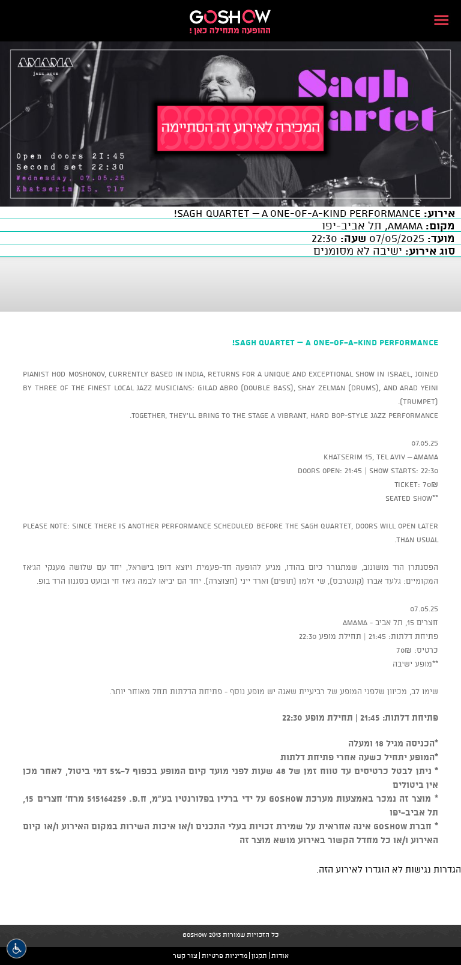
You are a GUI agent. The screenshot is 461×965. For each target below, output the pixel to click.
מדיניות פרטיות (224, 955)
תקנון (259, 955)
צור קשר (185, 955)
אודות (280, 955)
